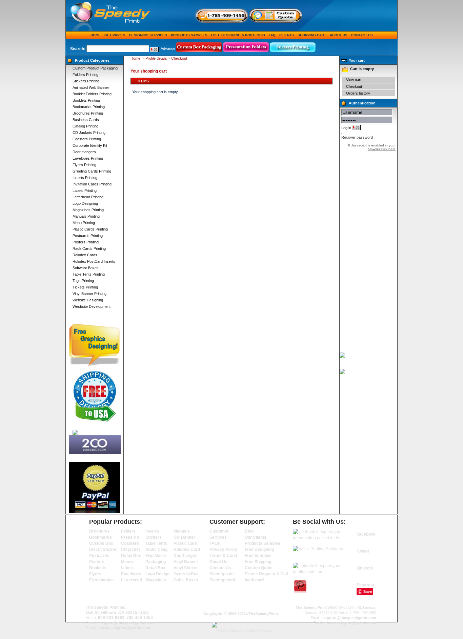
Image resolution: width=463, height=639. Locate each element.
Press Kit (130, 537)
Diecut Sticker (103, 549)
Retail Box (131, 555)
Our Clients (255, 537)
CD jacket (130, 549)
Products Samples (189, 35)
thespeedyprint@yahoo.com (124, 628)
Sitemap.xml (221, 574)
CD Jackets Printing (89, 133)
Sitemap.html (222, 580)
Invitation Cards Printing (92, 184)
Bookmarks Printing (89, 107)
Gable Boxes (186, 580)
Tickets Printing (85, 287)
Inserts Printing (85, 178)
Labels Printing (85, 190)
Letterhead (131, 580)
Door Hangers (84, 152)
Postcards (99, 555)
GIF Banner (184, 537)
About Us (338, 35)
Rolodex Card (187, 549)
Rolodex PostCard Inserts (94, 261)
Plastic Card (185, 543)
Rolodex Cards (85, 255)
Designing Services (148, 35)
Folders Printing (85, 75)
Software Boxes (86, 268)
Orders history (358, 93)
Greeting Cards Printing (92, 171)
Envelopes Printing (88, 158)
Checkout (354, 86)
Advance (168, 48)
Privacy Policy (223, 549)
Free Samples (258, 555)
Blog (249, 531)
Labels (127, 567)
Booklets (97, 567)
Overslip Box (186, 574)
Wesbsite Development (91, 306)
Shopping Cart (312, 35)
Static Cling (156, 549)
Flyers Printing (84, 165)
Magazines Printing (88, 210)
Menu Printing (84, 223)
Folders (128, 531)
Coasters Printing (87, 139)
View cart (353, 80)
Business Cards (86, 120)
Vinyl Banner (186, 561)
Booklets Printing (86, 100)
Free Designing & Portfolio (238, 35)
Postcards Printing (88, 236)
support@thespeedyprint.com (126, 623)
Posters (96, 561)
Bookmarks (100, 537)
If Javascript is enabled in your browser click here (372, 147)
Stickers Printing (86, 81)
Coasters (130, 543)
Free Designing (259, 549)
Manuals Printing (86, 216)
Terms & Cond (223, 555)
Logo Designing (85, 203)
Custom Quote (259, 567)
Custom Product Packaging (95, 68)
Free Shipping (258, 561)
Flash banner (101, 580)
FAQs (214, 543)
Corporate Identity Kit (90, 145)
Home (95, 35)
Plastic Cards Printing (90, 229)
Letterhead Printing (88, 197)
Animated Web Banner (91, 87)
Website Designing (88, 300)
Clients (286, 35)
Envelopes (131, 574)
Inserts (152, 531)
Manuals (182, 531)
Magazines (155, 580)
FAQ (272, 35)
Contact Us (362, 35)
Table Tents (156, 543)
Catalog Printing (85, 126)
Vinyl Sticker (186, 567)
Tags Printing (83, 281)
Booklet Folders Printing (92, 94)
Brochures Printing (88, 113)
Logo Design (157, 574)
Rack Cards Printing (89, 248)
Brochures (99, 531)
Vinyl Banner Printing (89, 294)
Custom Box (101, 543)
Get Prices (114, 35)
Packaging (155, 561)
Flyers (95, 574)
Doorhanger (185, 555)
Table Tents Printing (89, 274)
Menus (127, 561)
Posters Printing (86, 242)
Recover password (357, 137)
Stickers (153, 537)
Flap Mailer (155, 555)
